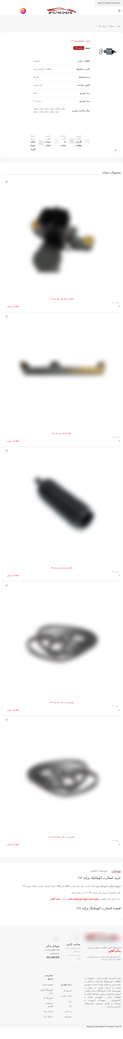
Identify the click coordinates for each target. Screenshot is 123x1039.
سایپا (111, 26)
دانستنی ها (48, 1011)
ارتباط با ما (48, 1016)
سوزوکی (68, 1016)
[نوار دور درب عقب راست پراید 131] (61, 775)
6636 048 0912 (53, 957)
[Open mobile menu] (119, 11)
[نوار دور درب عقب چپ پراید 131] (61, 640)
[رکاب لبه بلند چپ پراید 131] (61, 371)
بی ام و (68, 1011)
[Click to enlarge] (115, 150)
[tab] (116, 871)
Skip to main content (109, 3)
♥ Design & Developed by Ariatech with (104, 1026)
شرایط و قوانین (49, 1004)
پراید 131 (102, 26)
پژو (70, 1001)
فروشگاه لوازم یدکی (46, 991)
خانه (118, 26)
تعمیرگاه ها (48, 998)
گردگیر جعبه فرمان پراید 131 (61, 568)
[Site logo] (61, 10)
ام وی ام (68, 991)
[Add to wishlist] (6, 182)
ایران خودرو (66, 996)
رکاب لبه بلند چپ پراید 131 (61, 433)
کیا (70, 1006)
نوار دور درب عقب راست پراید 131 (61, 837)
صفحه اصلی (47, 985)
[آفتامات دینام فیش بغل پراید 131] (61, 237)
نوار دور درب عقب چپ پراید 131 (62, 702)
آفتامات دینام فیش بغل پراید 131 (62, 299)
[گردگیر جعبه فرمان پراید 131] (61, 506)
